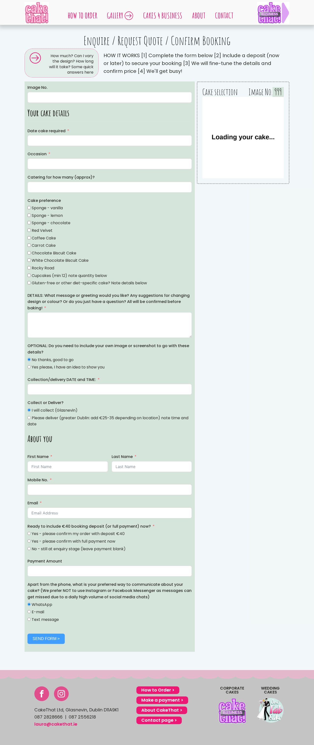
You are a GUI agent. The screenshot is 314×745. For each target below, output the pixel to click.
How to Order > (157, 690)
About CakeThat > (161, 710)
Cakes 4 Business (162, 15)
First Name (38, 456)
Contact (224, 15)
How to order (82, 15)
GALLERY (115, 15)
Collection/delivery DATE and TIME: (61, 379)
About (198, 15)
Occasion (37, 154)
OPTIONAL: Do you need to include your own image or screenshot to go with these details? (108, 349)
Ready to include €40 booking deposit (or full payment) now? (89, 526)
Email (32, 503)
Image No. (37, 87)
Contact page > (159, 720)
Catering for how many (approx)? (61, 177)
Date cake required (46, 131)
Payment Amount (44, 561)
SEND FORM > (46, 639)
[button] (62, 63)
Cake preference (44, 200)
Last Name (122, 456)
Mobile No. (37, 480)
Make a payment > (162, 700)
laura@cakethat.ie (55, 724)
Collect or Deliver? (45, 402)
